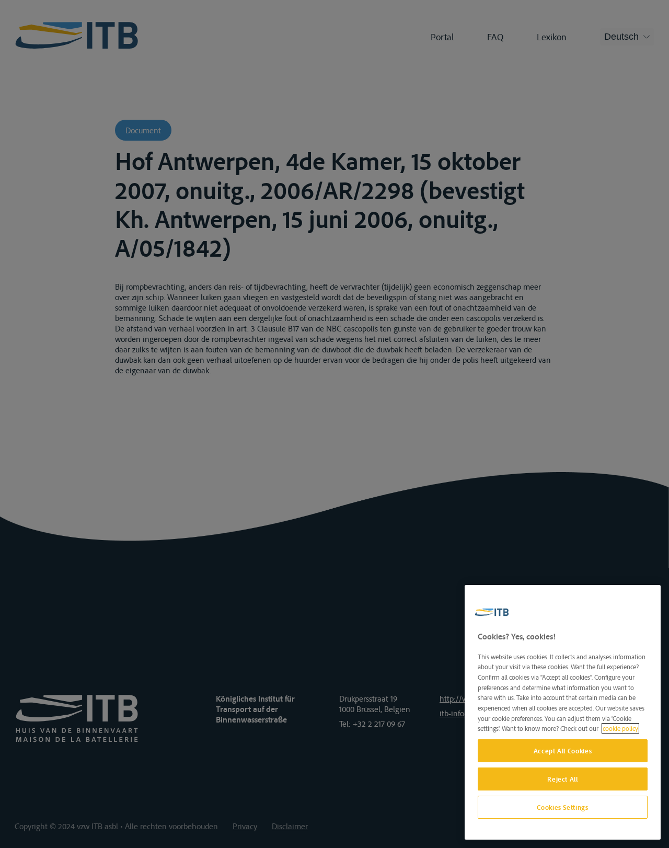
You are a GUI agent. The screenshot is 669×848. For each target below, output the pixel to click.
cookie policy (620, 728)
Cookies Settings (563, 807)
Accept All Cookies (563, 751)
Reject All (562, 779)
